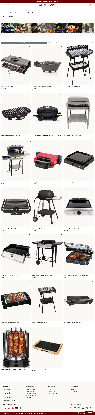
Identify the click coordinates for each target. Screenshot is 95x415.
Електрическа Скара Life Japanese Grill (41, 369)
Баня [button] (54, 9)
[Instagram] (75, 408)
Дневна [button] (17, 9)
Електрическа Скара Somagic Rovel (9, 228)
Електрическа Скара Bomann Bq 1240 (10, 322)
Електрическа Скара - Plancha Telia (9, 275)
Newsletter (28, 397)
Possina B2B (73, 389)
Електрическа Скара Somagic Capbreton (42, 275)
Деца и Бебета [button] (37, 9)
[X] (79, 408)
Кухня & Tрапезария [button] (28, 9)
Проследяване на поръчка (9, 400)
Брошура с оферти (52, 393)
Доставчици (74, 391)
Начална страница (5, 12)
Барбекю (23, 12)
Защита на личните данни (20, 413)
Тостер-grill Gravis (36, 182)
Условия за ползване (8, 413)
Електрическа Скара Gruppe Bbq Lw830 (73, 322)
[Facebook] (71, 408)
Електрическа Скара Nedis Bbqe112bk (41, 86)
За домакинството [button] (71, 9)
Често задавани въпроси (32, 395)
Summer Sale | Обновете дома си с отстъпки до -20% (47, 1)
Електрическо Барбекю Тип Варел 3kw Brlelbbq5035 (13, 182)
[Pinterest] (90, 408)
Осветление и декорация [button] (61, 9)
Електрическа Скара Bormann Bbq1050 (10, 135)
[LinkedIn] (87, 408)
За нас (49, 389)
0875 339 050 (6, 4)
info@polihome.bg (7, 397)
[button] (79, 5)
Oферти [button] (77, 9)
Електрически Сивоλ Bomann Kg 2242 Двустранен (76, 275)
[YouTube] (83, 408)
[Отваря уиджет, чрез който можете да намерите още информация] (89, 412)
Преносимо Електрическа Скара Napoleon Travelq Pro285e (46, 135)
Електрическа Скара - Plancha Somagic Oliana (74, 182)
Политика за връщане (31, 393)
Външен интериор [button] (48, 9)
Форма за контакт (7, 389)
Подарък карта (51, 391)
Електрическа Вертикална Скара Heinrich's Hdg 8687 (14, 369)
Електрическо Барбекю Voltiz (39, 228)
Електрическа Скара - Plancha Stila (72, 228)
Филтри (24, 42)
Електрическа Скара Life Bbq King (40, 322)
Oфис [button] (42, 9)
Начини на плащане (30, 389)
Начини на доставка (31, 391)
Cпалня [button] (21, 9)
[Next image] (30, 347)
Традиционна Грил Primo (7, 86)
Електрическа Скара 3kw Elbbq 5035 (72, 135)
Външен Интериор (15, 12)
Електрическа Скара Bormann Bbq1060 (73, 86)
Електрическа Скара (31, 12)
